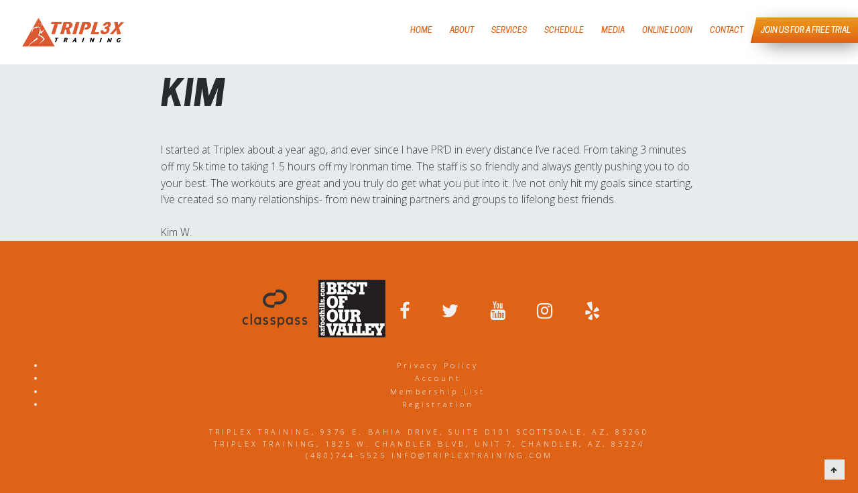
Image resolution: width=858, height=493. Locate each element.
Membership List (437, 391)
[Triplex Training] (73, 32)
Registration (438, 404)
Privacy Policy (438, 365)
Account (438, 378)
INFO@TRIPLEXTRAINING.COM (472, 455)
